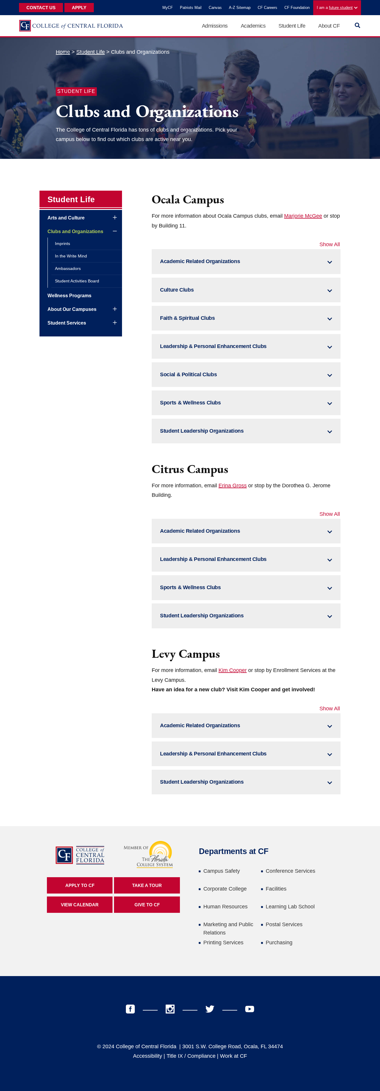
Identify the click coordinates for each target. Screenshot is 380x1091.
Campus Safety (221, 871)
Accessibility (147, 1056)
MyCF (167, 7)
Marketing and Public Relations (228, 928)
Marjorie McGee (303, 216)
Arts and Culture (66, 217)
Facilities (276, 889)
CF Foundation (297, 7)
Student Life (291, 26)
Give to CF (147, 904)
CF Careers (267, 7)
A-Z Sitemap (240, 7)
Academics (253, 26)
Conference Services (290, 871)
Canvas (215, 7)
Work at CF (233, 1056)
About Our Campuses (72, 309)
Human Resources (225, 907)
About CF (329, 26)
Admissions (215, 26)
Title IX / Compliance (191, 1056)
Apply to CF (79, 885)
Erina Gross (232, 485)
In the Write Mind (71, 256)
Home (63, 52)
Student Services (67, 322)
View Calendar (80, 904)
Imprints (62, 243)
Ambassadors (68, 268)
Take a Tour (147, 885)
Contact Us (41, 7)
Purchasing (279, 942)
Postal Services (284, 924)
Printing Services (223, 942)
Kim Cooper (232, 670)
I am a (335, 7)
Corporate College (225, 889)
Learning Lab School (290, 907)
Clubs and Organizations (75, 231)
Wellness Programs (69, 295)
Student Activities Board (77, 281)
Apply (79, 7)
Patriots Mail (191, 7)
